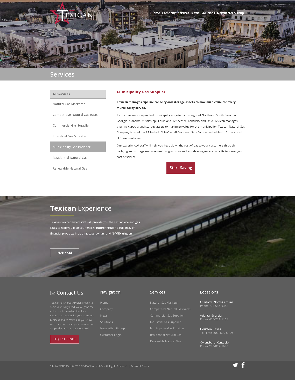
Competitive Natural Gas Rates (170, 309)
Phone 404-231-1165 (214, 319)
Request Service (65, 339)
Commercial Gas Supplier (71, 125)
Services (183, 13)
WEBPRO (64, 366)
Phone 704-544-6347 (214, 306)
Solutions (208, 13)
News (195, 13)
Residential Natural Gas (70, 158)
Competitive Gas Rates (75, 115)
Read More (65, 252)
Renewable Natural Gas (70, 168)
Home (156, 13)
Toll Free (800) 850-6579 (216, 333)
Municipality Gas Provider (71, 147)
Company (169, 13)
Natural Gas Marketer (69, 104)
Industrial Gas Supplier (70, 136)
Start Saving (181, 167)
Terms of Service (140, 366)
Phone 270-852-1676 (214, 346)
